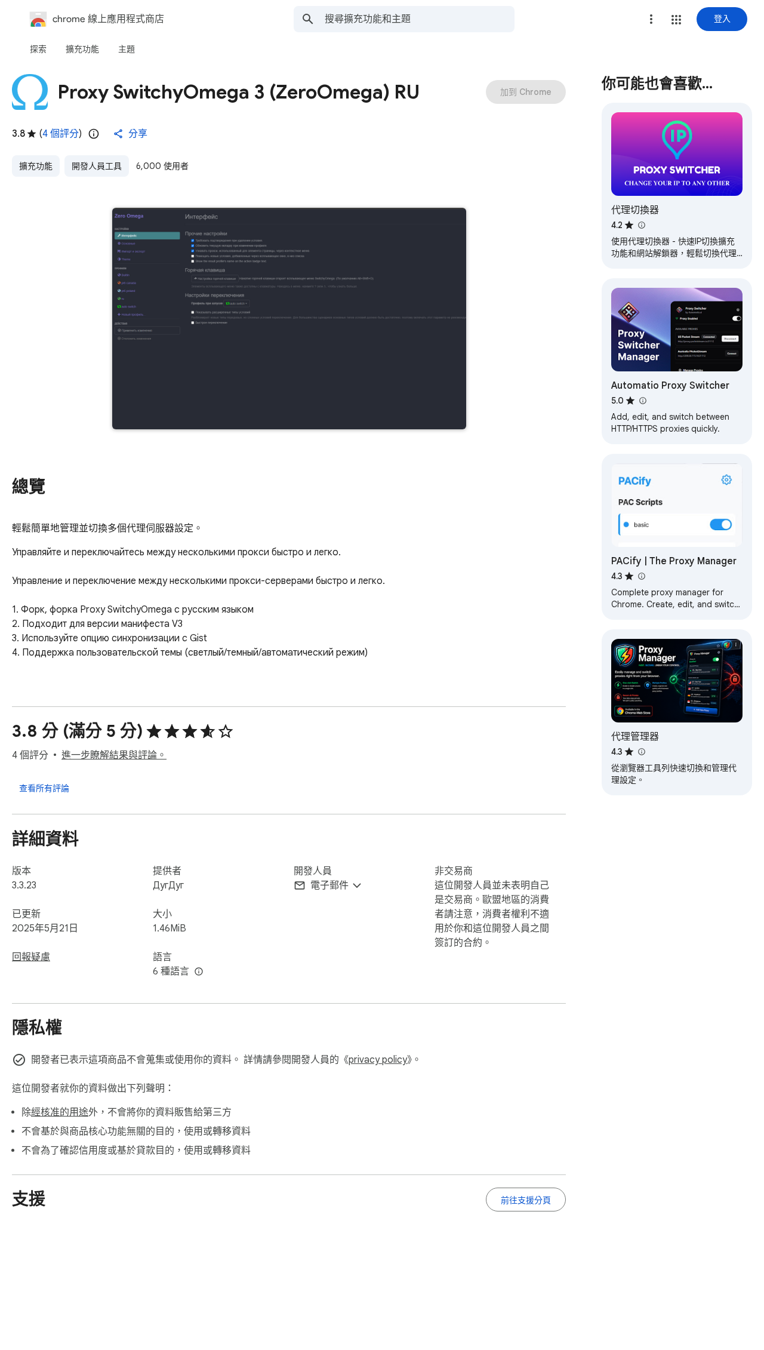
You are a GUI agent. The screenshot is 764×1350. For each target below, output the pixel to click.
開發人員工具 (97, 166)
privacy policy (378, 1060)
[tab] (38, 49)
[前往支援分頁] (526, 1199)
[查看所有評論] (44, 787)
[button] (676, 20)
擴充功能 (36, 166)
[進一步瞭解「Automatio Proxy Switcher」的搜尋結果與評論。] (642, 400)
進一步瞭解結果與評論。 (114, 755)
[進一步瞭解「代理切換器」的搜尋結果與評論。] (641, 225)
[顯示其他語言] (199, 972)
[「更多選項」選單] (651, 19)
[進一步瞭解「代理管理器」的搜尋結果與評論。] (641, 751)
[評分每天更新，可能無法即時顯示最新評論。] (94, 134)
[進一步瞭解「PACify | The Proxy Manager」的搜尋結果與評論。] (641, 576)
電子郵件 (329, 885)
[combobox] (420, 19)
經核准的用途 (59, 1112)
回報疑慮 (31, 957)
